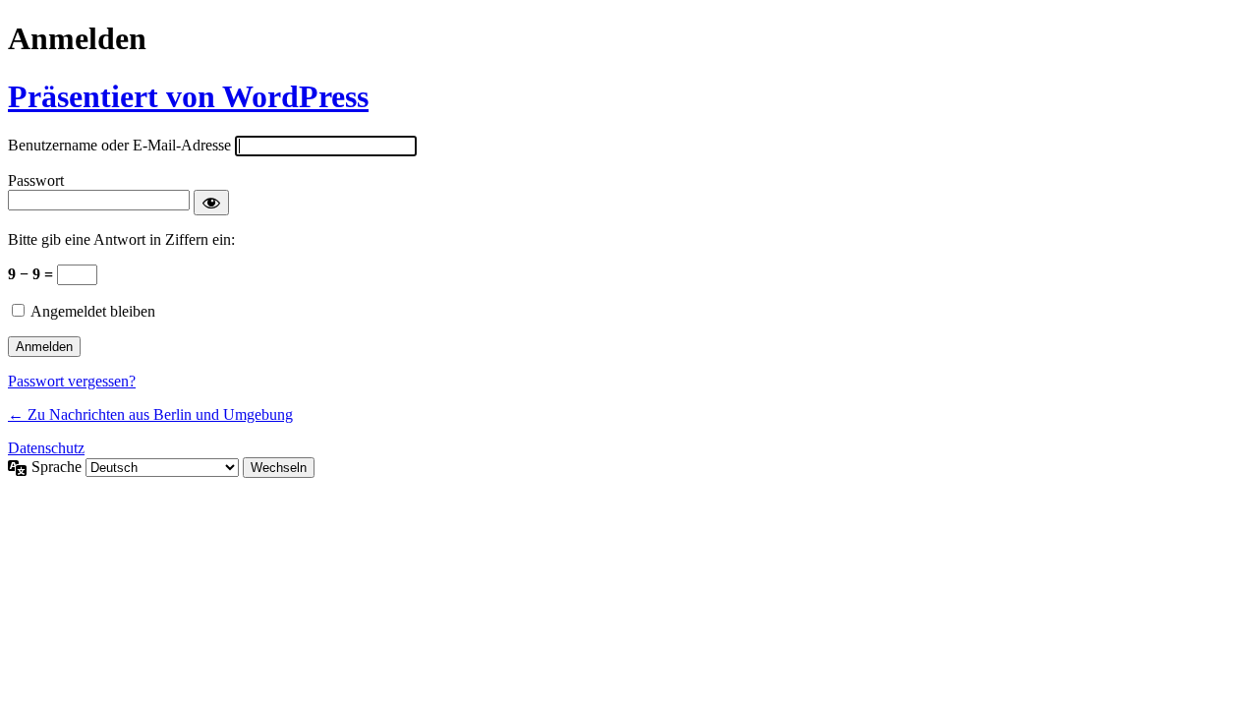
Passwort (36, 180)
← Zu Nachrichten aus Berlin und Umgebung (150, 414)
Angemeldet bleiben (92, 311)
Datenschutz (46, 448)
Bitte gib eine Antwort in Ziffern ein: (121, 239)
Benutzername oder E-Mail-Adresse (119, 145)
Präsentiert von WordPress (188, 96)
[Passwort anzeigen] (211, 202)
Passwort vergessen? (72, 381)
